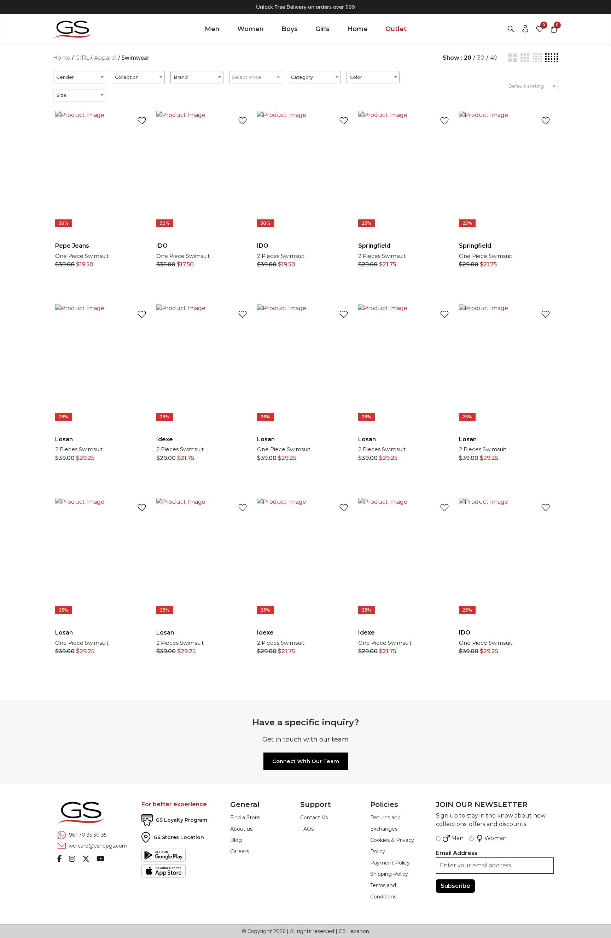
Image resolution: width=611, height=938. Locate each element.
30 (480, 57)
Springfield (374, 245)
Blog (236, 840)
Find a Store (245, 817)
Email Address (457, 853)
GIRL (82, 57)
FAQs (307, 829)
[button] (144, 175)
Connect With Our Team (305, 761)
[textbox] (79, 77)
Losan (64, 439)
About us (241, 829)
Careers (239, 851)
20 (467, 57)
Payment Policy (390, 863)
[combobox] (79, 77)
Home (61, 57)
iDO (162, 245)
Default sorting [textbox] (526, 86)
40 (493, 57)
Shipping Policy (389, 874)
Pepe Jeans (72, 245)
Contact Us (314, 817)
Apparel (105, 57)
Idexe (164, 439)
